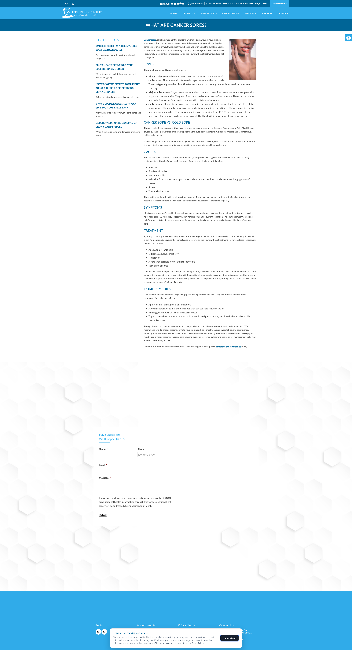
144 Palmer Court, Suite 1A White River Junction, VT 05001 (238, 3)
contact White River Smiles (228, 346)
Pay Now (267, 13)
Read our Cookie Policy (193, 643)
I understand (230, 638)
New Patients (209, 13)
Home (173, 13)
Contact (283, 13)
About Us (188, 13)
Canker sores (150, 39)
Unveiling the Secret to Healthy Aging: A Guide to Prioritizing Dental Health (118, 88)
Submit (103, 515)
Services (249, 13)
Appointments (279, 3)
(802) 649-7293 (196, 3)
